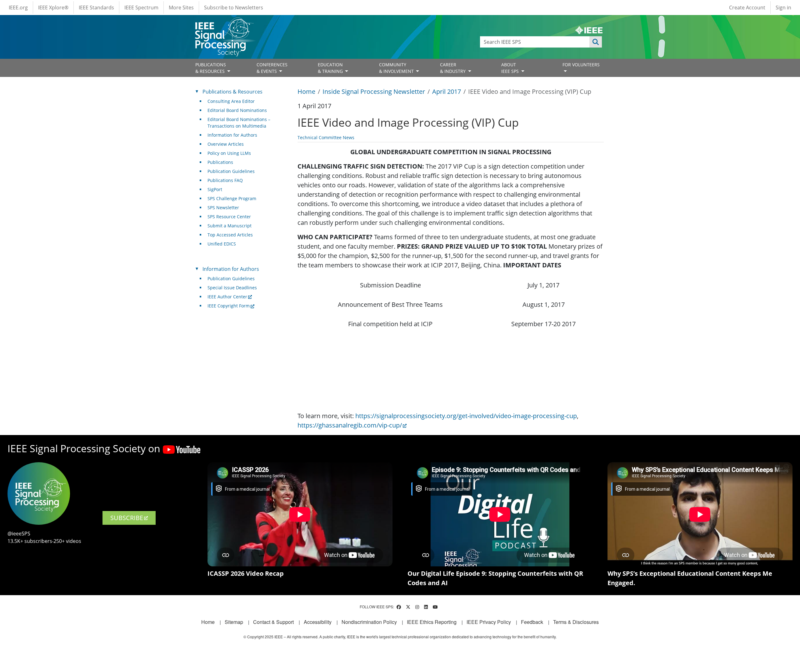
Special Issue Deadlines (232, 288)
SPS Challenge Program (232, 198)
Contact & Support (273, 621)
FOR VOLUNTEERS (581, 65)
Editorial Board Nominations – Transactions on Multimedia (239, 122)
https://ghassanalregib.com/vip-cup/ (350, 425)
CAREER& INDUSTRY (453, 68)
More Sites (181, 7)
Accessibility (318, 621)
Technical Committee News (326, 137)
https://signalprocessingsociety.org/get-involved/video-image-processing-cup (466, 416)
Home (306, 91)
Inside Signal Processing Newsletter (373, 91)
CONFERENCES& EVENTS (272, 68)
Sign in (783, 7)
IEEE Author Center (227, 297)
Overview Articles (226, 144)
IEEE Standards (96, 7)
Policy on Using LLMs (229, 153)
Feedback (532, 621)
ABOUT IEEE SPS (510, 68)
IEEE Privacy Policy (489, 621)
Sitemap (234, 621)
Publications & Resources (232, 91)
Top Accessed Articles (230, 235)
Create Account (747, 7)
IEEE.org (18, 7)
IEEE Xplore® (53, 7)
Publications (220, 162)
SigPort (215, 189)
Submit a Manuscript (230, 226)
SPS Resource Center (229, 217)
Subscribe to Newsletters (233, 7)
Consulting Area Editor (231, 101)
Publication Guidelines (231, 171)
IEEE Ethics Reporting (432, 621)
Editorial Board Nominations (237, 110)
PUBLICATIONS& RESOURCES (210, 68)
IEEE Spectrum (141, 7)
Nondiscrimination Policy (369, 621)
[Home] (224, 23)
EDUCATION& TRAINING (331, 68)
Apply (595, 42)
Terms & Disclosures (576, 621)
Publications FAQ (225, 180)
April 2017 (446, 91)
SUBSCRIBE (126, 518)
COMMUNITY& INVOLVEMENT (397, 68)
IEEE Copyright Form (229, 306)
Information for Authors (232, 135)
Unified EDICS (222, 244)
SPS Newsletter (223, 207)
